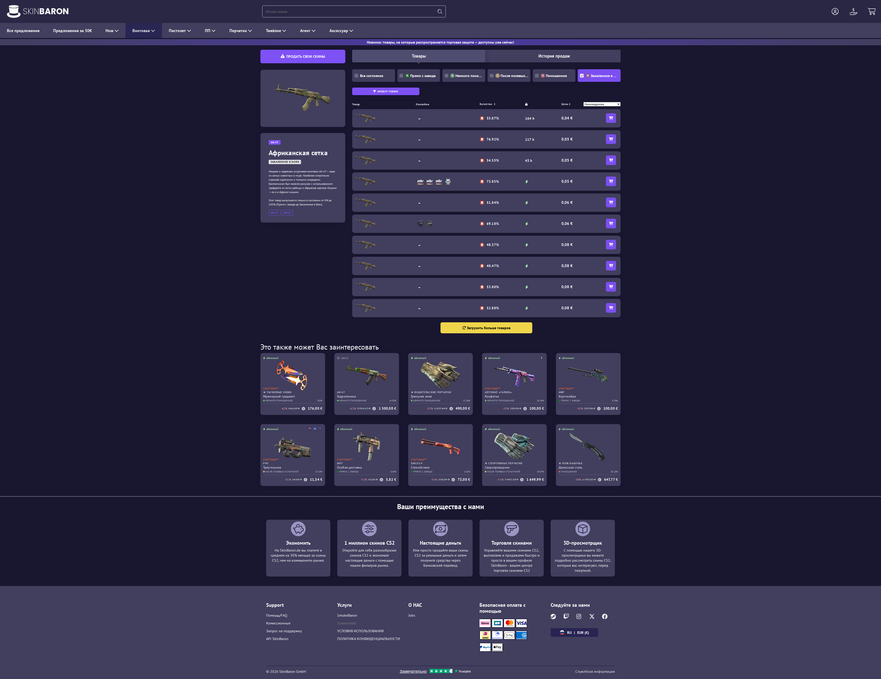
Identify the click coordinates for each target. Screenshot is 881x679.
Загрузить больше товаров (488, 328)
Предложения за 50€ (72, 30)
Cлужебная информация (595, 671)
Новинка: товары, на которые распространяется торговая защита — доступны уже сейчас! (440, 42)
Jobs (411, 615)
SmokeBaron (347, 615)
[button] (835, 11)
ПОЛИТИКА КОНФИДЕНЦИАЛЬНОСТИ (368, 638)
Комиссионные (278, 623)
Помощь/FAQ (276, 615)
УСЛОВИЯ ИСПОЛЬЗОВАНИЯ (360, 631)
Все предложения (23, 30)
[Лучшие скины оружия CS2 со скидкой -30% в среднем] (14, 11)
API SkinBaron (277, 638)
